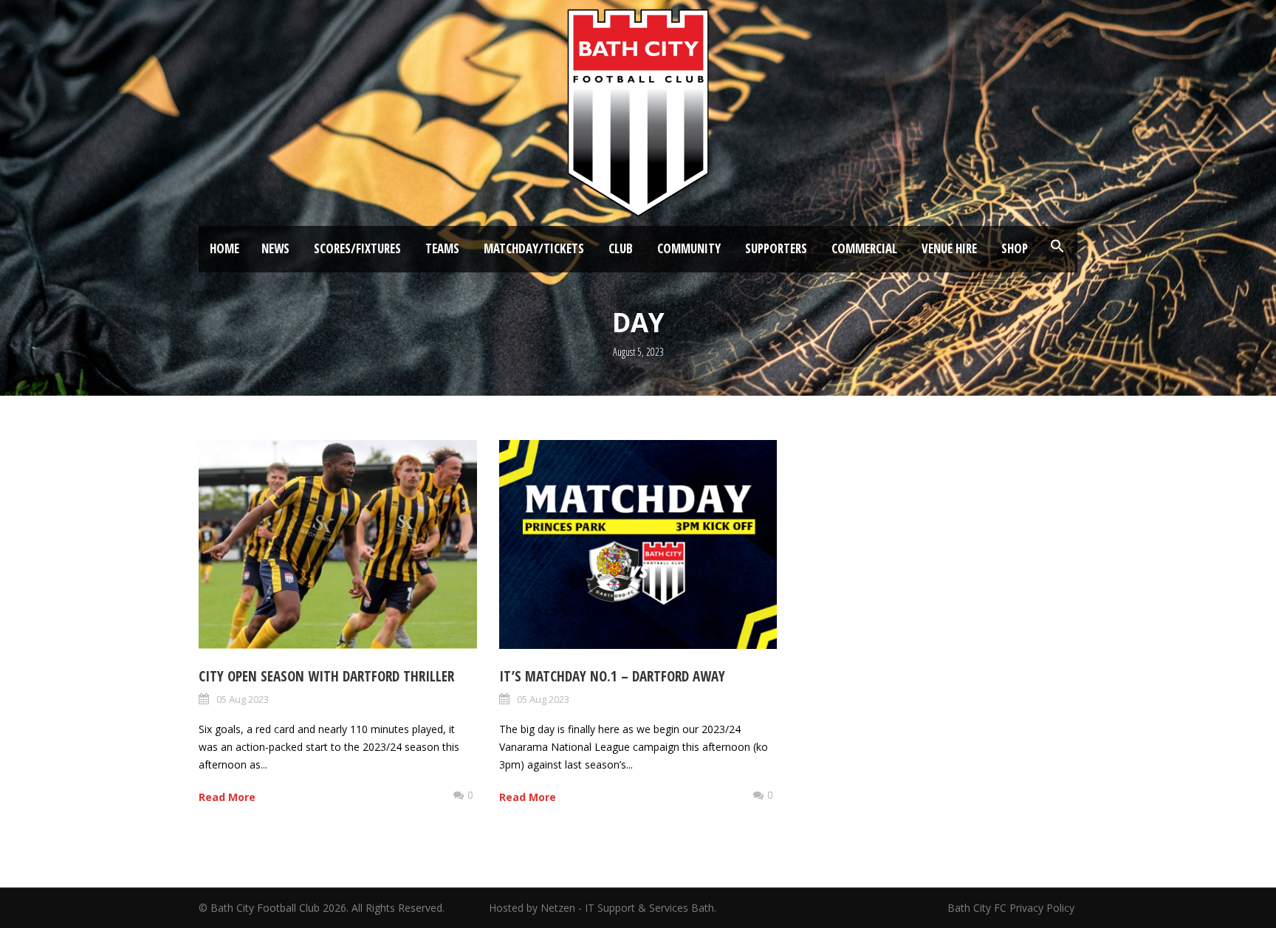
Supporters (776, 248)
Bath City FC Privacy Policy (1012, 908)
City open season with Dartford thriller (326, 676)
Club (620, 248)
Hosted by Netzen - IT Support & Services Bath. (602, 908)
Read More (227, 797)
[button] (1057, 246)
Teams (442, 248)
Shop (1014, 248)
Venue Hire (949, 248)
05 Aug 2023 (242, 699)
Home (224, 248)
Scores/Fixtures (357, 248)
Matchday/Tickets (534, 248)
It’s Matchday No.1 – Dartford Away (612, 676)
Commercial (864, 248)
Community (689, 248)
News (275, 248)
